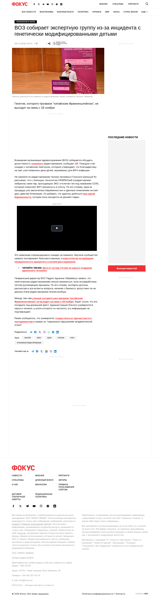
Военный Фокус (65, 12)
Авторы (62, 480)
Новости (17, 475)
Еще (144, 12)
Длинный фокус (44, 480)
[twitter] (20, 506)
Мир (107, 12)
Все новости (29, 12)
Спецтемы (117, 4)
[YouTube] (48, 4)
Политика (83, 12)
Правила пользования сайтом (66, 487)
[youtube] (34, 506)
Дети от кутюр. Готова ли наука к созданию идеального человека (57, 269)
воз (39, 338)
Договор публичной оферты (18, 497)
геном (61, 338)
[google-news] (48, 506)
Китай (28, 338)
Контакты (120, 594)
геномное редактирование (29, 343)
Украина (96, 12)
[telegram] (27, 506)
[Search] (147, 4)
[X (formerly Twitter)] (38, 4)
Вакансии (41, 484)
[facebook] (13, 506)
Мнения (103, 4)
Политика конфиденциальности (98, 594)
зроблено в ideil (142, 594)
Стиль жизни (130, 12)
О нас (15, 484)
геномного (37, 163)
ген (72, 338)
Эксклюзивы (46, 12)
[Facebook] (34, 4)
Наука (116, 12)
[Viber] (52, 4)
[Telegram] (43, 4)
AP (76, 163)
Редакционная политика (43, 495)
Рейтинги (133, 4)
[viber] (41, 506)
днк (50, 338)
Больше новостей (127, 268)
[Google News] (56, 4)
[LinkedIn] (61, 4)
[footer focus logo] (23, 467)
